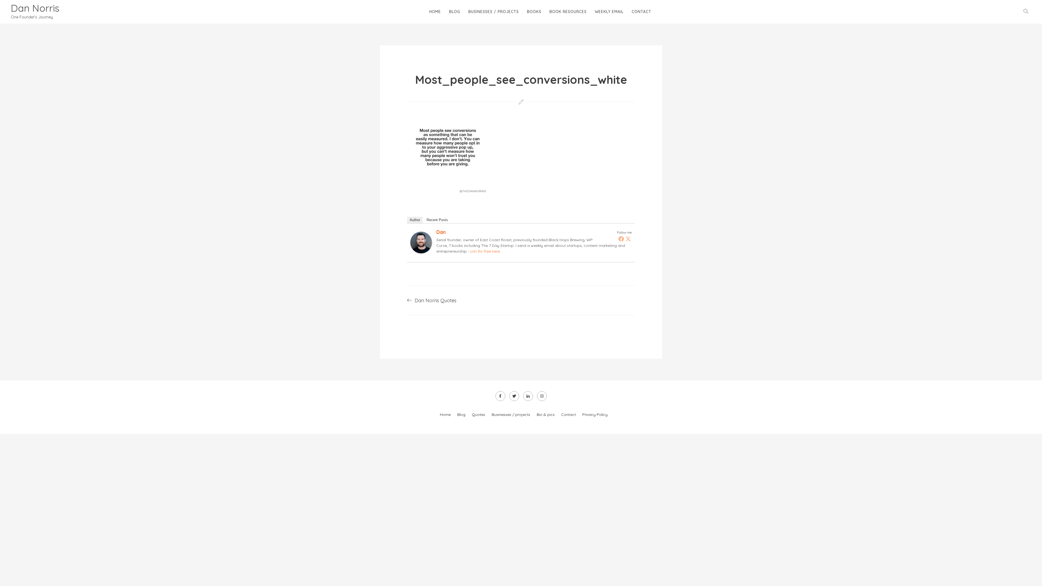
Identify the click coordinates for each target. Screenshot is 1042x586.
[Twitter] (628, 238)
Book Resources (568, 11)
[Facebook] (621, 238)
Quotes (478, 414)
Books (534, 11)
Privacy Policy (595, 414)
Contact (641, 11)
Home (435, 11)
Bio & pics (546, 414)
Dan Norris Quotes (435, 300)
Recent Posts (437, 220)
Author (415, 220)
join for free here (485, 251)
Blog (454, 11)
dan (441, 232)
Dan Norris (35, 8)
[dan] (421, 252)
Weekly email (609, 11)
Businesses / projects (493, 11)
